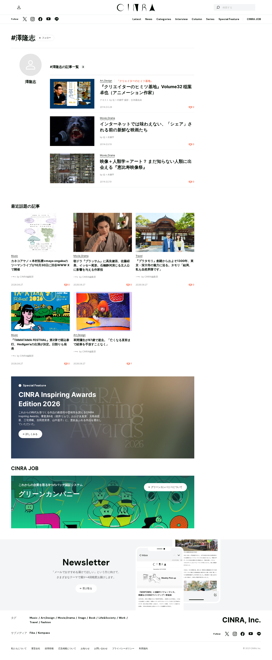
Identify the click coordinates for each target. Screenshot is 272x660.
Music (34, 617)
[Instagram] (33, 19)
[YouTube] (48, 19)
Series (210, 19)
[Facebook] (40, 19)
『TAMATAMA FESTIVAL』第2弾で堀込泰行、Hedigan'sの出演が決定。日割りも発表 (40, 344)
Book (92, 617)
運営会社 (35, 648)
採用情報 (49, 648)
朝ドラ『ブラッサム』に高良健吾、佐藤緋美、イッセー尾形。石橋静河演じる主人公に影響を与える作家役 (101, 265)
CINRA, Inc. (241, 620)
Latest (136, 19)
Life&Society (107, 617)
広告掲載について (67, 648)
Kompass (44, 632)
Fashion (46, 622)
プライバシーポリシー (123, 648)
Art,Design (48, 617)
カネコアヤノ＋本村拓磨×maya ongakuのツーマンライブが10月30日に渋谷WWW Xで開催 (40, 265)
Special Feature (229, 19)
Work (122, 617)
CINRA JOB (254, 19)
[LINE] (57, 19)
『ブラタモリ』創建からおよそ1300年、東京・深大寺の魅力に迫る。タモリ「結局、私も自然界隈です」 (165, 265)
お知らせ (85, 648)
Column (197, 19)
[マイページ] (19, 7)
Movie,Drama (66, 617)
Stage (82, 617)
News (148, 19)
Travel (34, 622)
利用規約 (143, 648)
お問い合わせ (101, 648)
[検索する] (218, 7)
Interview (181, 19)
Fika (32, 632)
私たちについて (19, 648)
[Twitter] (25, 19)
